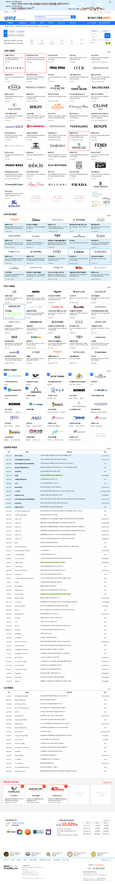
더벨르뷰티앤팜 (18, 562)
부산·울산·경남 (20, 31)
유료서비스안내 (107, 12)
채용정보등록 (106, 23)
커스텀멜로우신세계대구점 (21, 653)
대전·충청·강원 (20, 35)
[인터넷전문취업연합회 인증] (28, 832)
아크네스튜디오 (18, 574)
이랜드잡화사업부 (19, 614)
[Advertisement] (57, 33)
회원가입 (100, 12)
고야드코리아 (18, 602)
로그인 (95, 12)
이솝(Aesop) (17, 673)
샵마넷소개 (6, 860)
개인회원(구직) (94, 31)
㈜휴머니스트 (18, 519)
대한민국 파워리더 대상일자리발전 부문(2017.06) (57, 854)
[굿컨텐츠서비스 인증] (20, 832)
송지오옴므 (17, 629)
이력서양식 (61, 43)
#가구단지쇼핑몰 (46, 19)
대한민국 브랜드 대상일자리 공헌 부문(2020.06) (36, 854)
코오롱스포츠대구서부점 (21, 669)
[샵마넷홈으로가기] (11, 865)
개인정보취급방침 (33, 860)
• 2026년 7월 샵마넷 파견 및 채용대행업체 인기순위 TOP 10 (14, 43)
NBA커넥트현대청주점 (20, 700)
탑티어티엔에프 (18, 657)
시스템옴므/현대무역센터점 (21, 649)
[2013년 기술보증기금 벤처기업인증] (11, 831)
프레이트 (17, 712)
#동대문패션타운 (38, 19)
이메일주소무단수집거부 (45, 860)
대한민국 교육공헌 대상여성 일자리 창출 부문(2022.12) (15, 854)
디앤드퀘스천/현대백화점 (21, 515)
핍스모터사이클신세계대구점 (22, 708)
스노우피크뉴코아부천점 (21, 661)
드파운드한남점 (18, 566)
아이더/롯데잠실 (19, 763)
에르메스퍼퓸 (18, 677)
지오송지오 (17, 618)
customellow (17, 751)
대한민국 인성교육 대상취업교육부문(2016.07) (102, 854)
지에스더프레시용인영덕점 (21, 735)
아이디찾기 (101, 39)
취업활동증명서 (42, 43)
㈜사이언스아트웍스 (20, 558)
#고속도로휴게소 (60, 19)
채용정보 (10, 23)
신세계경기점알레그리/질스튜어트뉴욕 (24, 578)
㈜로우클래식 (18, 637)
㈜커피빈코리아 (18, 739)
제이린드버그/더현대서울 (21, 570)
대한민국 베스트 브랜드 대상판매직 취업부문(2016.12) (79, 854)
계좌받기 (56, 860)
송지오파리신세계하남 (20, 704)
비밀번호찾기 (106, 39)
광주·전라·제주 (11, 35)
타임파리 (17, 582)
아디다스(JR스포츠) (19, 665)
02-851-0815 (96, 868)
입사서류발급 (51, 43)
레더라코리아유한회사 (20, 606)
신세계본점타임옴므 (20, 554)
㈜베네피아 (17, 681)
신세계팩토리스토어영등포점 (22, 747)
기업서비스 (72, 23)
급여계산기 (32, 43)
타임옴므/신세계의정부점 (21, 719)
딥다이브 (17, 610)
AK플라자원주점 (19, 723)
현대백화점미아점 (19, 716)
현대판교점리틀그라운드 (21, 727)
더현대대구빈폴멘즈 (20, 645)
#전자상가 (53, 19)
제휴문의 (19, 860)
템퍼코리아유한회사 (20, 598)
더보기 (109, 689)
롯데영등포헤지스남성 (20, 771)
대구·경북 (11, 31)
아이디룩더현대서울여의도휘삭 (22, 511)
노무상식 (71, 43)
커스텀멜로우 (18, 633)
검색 (73, 16)
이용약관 (25, 860)
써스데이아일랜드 (19, 594)
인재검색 (33, 23)
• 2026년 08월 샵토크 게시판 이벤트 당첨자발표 (14, 40)
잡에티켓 (82, 43)
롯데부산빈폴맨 (18, 586)
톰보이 (16, 542)
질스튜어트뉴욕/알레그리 (21, 546)
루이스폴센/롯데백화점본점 (21, 696)
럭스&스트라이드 (19, 731)
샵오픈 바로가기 (107, 782)
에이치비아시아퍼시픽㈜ (21, 641)
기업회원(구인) (106, 31)
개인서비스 (61, 23)
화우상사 (17, 626)
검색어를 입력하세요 (41, 17)
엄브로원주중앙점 (19, 755)
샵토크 (42, 23)
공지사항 (13, 12)
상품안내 (109, 52)
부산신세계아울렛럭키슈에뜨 (22, 767)
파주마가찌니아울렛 (20, 743)
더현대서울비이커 (19, 590)
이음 (16, 622)
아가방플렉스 (18, 759)
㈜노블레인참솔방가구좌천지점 (22, 550)
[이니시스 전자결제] (48, 832)
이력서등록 (93, 23)
